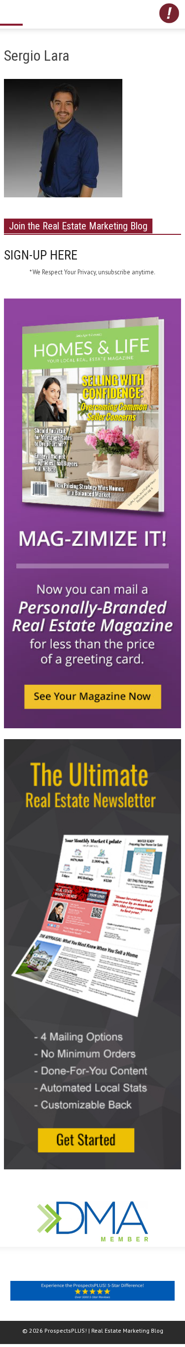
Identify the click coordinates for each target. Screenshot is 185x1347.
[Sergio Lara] (63, 140)
